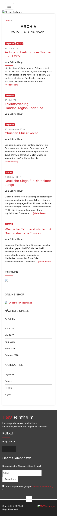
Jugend (8, 394)
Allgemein (10, 374)
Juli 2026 (9, 328)
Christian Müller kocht (21, 133)
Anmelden (10, 479)
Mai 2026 (9, 335)
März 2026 (10, 348)
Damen (8, 381)
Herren (8, 387)
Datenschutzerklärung (42, 486)
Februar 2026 (12, 355)
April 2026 (10, 342)
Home (8, 20)
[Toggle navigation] (9, 6)
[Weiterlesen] (11, 84)
